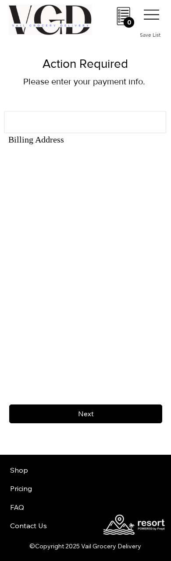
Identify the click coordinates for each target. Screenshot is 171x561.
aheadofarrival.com (104, 477)
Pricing (21, 488)
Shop (19, 470)
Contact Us (28, 525)
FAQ (17, 507)
